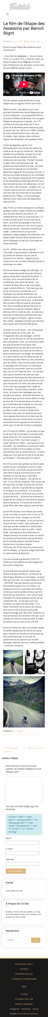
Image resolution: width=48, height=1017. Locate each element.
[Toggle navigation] (7, 14)
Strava (36, 1009)
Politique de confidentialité (24, 978)
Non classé (18, 731)
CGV (24, 987)
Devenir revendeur (24, 1004)
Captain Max (34, 41)
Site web (10, 859)
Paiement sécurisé (24, 973)
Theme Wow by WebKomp (28, 1014)
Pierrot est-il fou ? (35, 748)
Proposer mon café (24, 999)
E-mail (9, 848)
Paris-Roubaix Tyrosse (11, 750)
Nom (9, 838)
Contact (24, 994)
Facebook (26, 1009)
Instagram (14, 1009)
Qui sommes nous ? (24, 964)
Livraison (24, 968)
